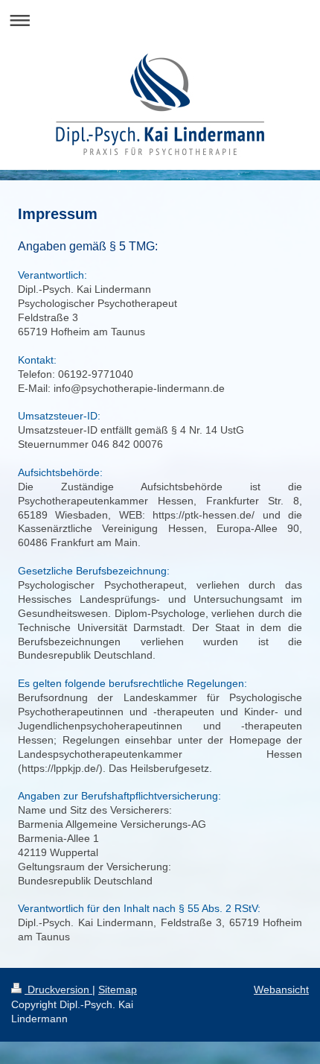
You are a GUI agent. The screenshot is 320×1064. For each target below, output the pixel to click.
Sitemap (117, 989)
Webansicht (281, 989)
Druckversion (58, 989)
